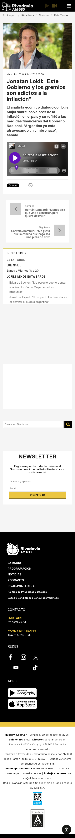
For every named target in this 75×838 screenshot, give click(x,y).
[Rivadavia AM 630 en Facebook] (13, 657)
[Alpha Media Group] (37, 818)
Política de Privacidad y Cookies (27, 591)
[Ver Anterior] (15, 209)
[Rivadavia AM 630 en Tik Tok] (35, 667)
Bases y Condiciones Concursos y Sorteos (33, 597)
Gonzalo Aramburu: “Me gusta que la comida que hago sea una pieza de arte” (30, 234)
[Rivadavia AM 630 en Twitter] (38, 656)
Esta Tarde (16, 259)
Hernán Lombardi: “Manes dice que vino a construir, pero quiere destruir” (45, 212)
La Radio (14, 562)
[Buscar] (68, 424)
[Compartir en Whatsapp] (30, 185)
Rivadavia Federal (22, 586)
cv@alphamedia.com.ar (37, 778)
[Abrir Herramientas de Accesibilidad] (66, 829)
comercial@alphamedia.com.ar (22, 773)
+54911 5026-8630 (20, 635)
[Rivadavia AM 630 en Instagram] (26, 657)
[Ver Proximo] (59, 230)
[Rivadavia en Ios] (22, 704)
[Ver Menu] (68, 6)
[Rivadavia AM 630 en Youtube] (16, 667)
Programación (19, 568)
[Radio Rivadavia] (23, 548)
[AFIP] (37, 798)
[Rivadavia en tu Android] (22, 692)
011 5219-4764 (17, 622)
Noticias (15, 574)
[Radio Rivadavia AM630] (17, 7)
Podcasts (16, 580)
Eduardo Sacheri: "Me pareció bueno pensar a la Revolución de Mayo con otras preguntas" (38, 287)
